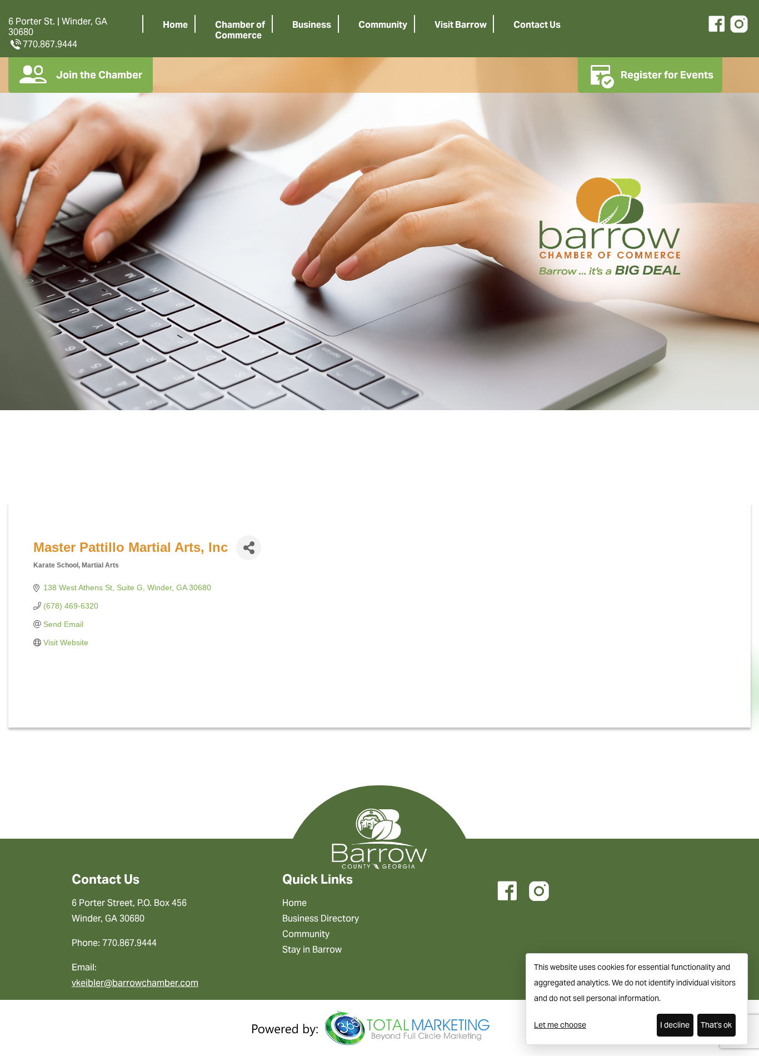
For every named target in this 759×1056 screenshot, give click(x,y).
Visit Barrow (461, 24)
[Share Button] (248, 547)
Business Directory (320, 918)
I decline (675, 1025)
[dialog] (637, 999)
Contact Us (537, 24)
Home (175, 24)
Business (311, 24)
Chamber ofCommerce (240, 30)
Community (382, 24)
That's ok (716, 1025)
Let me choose (560, 1025)
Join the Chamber (99, 74)
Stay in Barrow (312, 949)
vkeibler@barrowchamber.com (135, 983)
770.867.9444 (50, 44)
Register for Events (667, 74)
